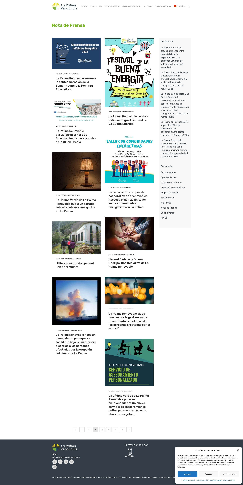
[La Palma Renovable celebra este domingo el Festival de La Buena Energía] (129, 72)
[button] (238, 450)
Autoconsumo (168, 172)
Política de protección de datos (93, 477)
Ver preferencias (229, 474)
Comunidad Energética (173, 187)
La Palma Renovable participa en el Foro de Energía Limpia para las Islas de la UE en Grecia (76, 136)
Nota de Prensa (74, 73)
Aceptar (187, 474)
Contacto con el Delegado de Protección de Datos (139, 477)
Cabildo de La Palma (171, 182)
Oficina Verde (167, 212)
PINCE (164, 218)
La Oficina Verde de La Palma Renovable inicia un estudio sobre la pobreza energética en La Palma (76, 205)
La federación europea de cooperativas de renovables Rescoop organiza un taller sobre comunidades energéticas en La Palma (128, 199)
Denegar (208, 474)
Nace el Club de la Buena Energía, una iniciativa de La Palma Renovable (129, 262)
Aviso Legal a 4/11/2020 (226, 480)
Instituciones (167, 197)
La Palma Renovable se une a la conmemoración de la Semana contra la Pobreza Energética (76, 83)
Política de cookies (189, 480)
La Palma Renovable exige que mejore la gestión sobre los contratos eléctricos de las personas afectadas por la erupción (129, 321)
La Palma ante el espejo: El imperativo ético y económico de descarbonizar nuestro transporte (175, 129)
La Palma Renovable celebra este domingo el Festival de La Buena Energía (128, 120)
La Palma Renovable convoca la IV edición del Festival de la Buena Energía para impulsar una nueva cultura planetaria (174, 147)
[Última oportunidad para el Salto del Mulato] (76, 237)
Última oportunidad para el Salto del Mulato (75, 265)
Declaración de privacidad (206, 480)
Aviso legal (76, 477)
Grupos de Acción (170, 192)
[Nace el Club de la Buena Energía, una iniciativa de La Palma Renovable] (129, 233)
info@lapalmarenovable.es (66, 457)
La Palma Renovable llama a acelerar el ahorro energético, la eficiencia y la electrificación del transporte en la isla (174, 79)
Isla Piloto (166, 202)
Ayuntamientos (169, 177)
